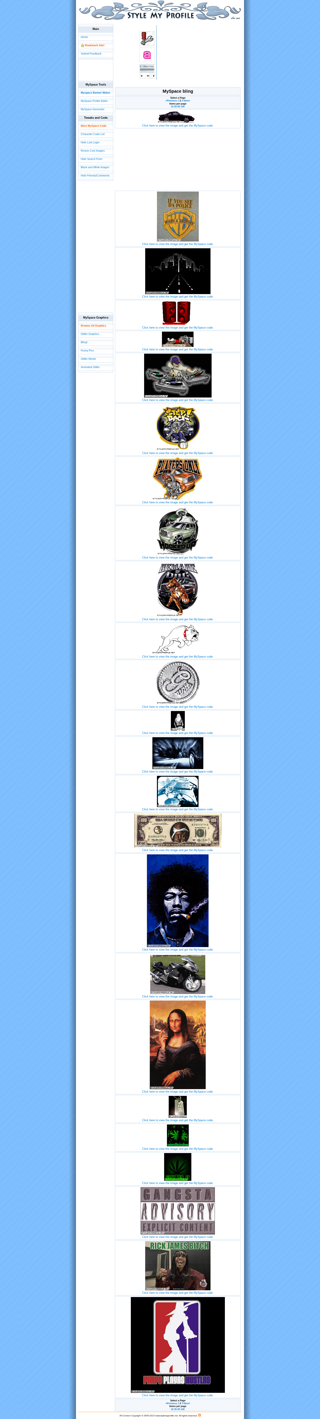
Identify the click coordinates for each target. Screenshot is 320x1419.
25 (175, 106)
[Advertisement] (157, 21)
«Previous (172, 100)
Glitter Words (88, 358)
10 (172, 106)
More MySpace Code (93, 125)
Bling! (84, 342)
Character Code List (92, 134)
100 (183, 106)
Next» (187, 100)
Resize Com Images (93, 150)
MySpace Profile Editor (94, 101)
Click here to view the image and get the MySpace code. (178, 125)
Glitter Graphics (90, 334)
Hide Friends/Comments (95, 175)
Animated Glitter (90, 367)
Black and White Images (95, 167)
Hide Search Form (91, 159)
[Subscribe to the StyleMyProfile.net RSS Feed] (199, 1415)
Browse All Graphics (93, 325)
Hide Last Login (90, 142)
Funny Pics (87, 350)
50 (178, 106)
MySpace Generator (92, 109)
